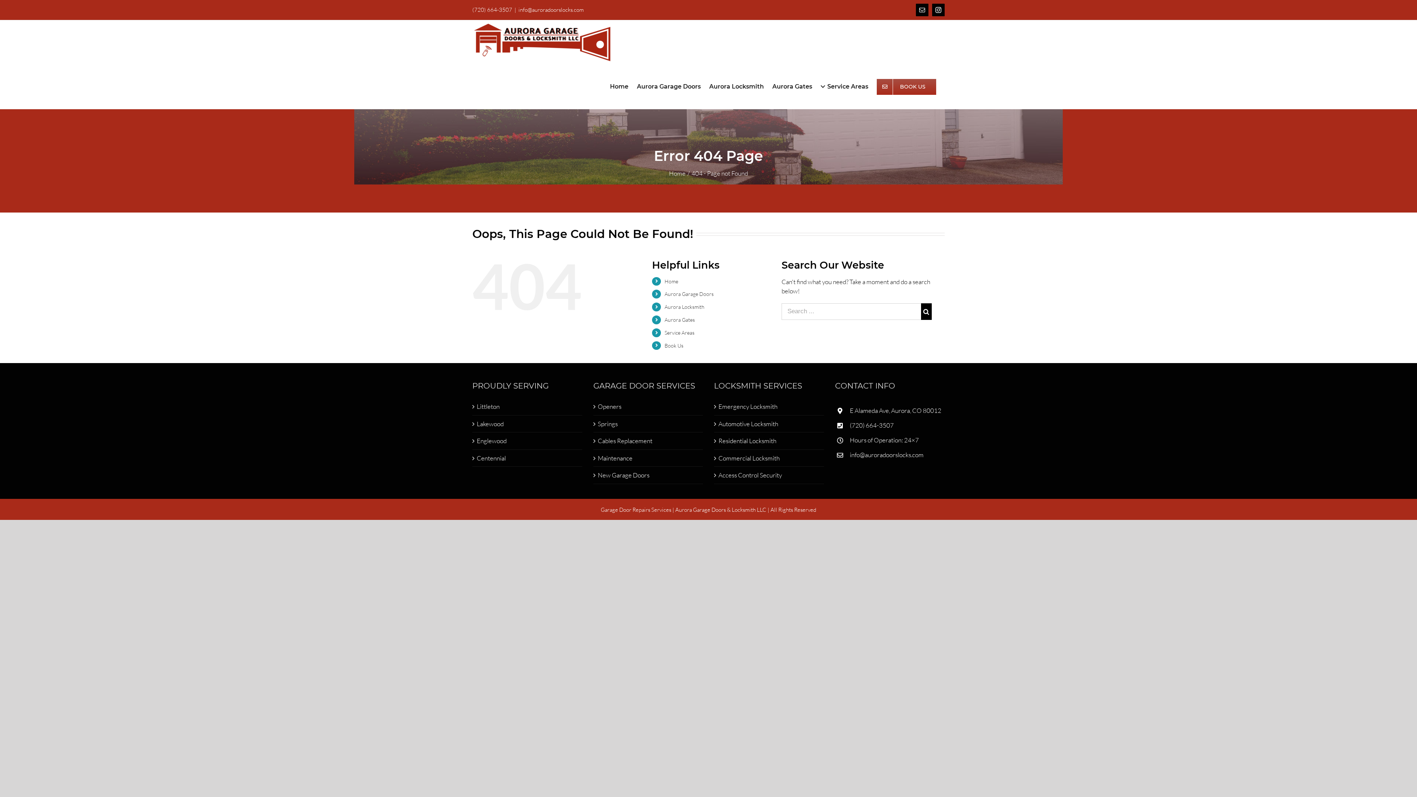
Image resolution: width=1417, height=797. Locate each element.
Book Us (674, 345)
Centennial (491, 458)
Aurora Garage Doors (689, 294)
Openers (609, 406)
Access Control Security (750, 475)
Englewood (492, 441)
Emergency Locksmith (748, 406)
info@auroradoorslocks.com (551, 9)
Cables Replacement (625, 441)
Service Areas (679, 333)
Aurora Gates (680, 320)
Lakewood (490, 424)
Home (671, 281)
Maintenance (615, 458)
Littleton (488, 406)
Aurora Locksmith (684, 307)
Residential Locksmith (747, 441)
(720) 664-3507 (872, 425)
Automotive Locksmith (748, 424)
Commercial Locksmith (749, 458)
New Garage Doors (623, 475)
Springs (608, 424)
